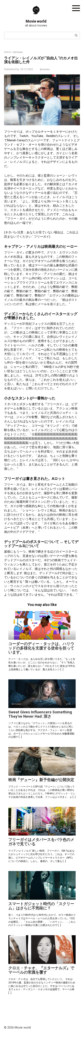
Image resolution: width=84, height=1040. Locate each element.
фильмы (45, 69)
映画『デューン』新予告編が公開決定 (41, 779)
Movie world (36, 21)
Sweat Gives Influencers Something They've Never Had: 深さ (40, 714)
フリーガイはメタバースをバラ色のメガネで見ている (41, 841)
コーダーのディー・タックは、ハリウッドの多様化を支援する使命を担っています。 (41, 648)
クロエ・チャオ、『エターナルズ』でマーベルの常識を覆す (41, 970)
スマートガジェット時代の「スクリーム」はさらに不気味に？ (41, 905)
